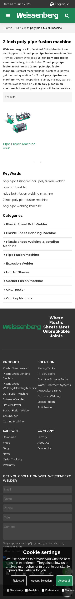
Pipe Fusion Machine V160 (19, 146)
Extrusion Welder (13, 399)
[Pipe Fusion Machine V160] (19, 122)
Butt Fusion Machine (16, 393)
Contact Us (44, 448)
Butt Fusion (45, 407)
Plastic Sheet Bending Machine (16, 376)
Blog (6, 448)
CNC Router (10, 415)
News (6, 453)
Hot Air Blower (12, 404)
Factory (42, 437)
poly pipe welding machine (22, 206)
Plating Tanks (46, 368)
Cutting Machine (13, 421)
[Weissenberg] (37, 15)
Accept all (64, 580)
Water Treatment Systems (54, 385)
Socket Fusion (46, 401)
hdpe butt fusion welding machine (28, 193)
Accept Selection (41, 580)
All (17, 27)
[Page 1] (34, 162)
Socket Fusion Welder (16, 410)
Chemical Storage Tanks (53, 379)
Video (6, 442)
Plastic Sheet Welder (16, 368)
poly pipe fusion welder (19, 181)
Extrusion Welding (49, 396)
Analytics (34, 590)
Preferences (52, 590)
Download (9, 437)
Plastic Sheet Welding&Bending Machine (20, 386)
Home (8, 27)
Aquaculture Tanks (49, 390)
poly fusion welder (51, 181)
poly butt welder (15, 187)
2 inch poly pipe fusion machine (26, 200)
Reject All (18, 580)
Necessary (16, 590)
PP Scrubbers (46, 373)
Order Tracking (12, 459)
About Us (43, 442)
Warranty (9, 464)
